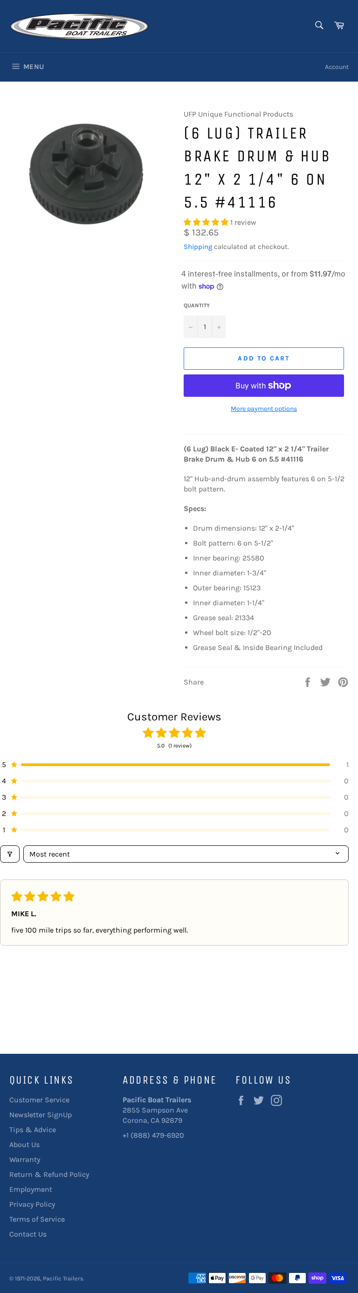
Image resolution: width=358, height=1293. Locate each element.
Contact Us (28, 1234)
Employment (30, 1189)
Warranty (24, 1159)
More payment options (264, 409)
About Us (24, 1144)
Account (337, 67)
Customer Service (39, 1099)
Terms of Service (37, 1219)
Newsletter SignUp (40, 1114)
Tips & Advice (32, 1129)
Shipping (198, 246)
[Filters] (10, 854)
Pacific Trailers (63, 1278)
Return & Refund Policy (49, 1174)
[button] (207, 222)
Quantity (197, 305)
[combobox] (318, 25)
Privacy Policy (32, 1204)
